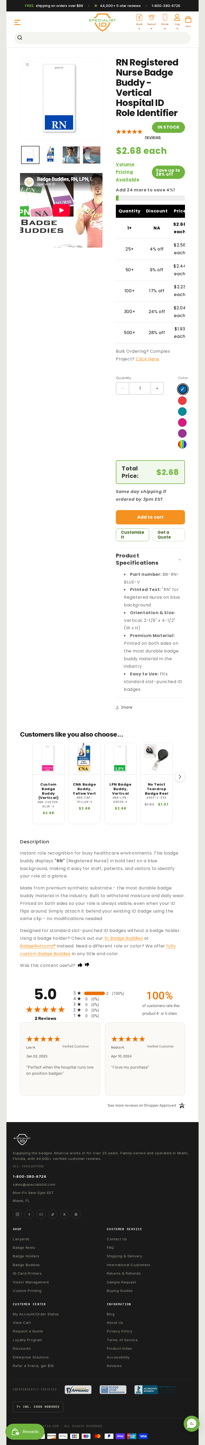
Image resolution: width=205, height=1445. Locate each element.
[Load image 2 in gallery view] (51, 155)
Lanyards (21, 1239)
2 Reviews (53, 1018)
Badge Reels (24, 1247)
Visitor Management (31, 1282)
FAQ (110, 1247)
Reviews (114, 1366)
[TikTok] (52, 1214)
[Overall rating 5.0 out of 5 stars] (129, 132)
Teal (182, 411)
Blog (111, 1314)
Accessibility (118, 1357)
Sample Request (121, 1282)
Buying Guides (120, 1290)
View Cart (22, 1322)
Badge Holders (26, 1256)
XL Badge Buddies (123, 938)
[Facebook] (29, 1214)
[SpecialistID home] (102, 1140)
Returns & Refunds (124, 1273)
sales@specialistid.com (34, 1184)
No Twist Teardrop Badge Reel (156, 789)
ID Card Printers (27, 1273)
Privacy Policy (119, 1331)
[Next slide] (180, 777)
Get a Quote (164, 534)
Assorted (182, 444)
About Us (115, 1322)
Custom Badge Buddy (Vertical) (48, 791)
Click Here (147, 359)
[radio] (102, 993)
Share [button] (127, 707)
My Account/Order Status (36, 1314)
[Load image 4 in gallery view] (92, 155)
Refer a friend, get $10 (33, 1366)
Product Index (119, 1348)
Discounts (22, 1348)
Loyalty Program (27, 1340)
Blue (183, 389)
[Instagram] (17, 1214)
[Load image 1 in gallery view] (30, 155)
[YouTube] (40, 1214)
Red (182, 400)
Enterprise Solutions (31, 1357)
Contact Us (117, 1239)
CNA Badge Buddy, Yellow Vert (84, 789)
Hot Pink (182, 422)
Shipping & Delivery (124, 1256)
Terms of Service (122, 1340)
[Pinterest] (76, 1214)
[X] (64, 1214)
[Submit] (20, 38)
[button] (17, 22)
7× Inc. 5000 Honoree (38, 1407)
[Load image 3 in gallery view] (71, 155)
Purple (182, 433)
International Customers (129, 1265)
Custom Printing (27, 1290)
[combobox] (102, 38)
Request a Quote (28, 1331)
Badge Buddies (26, 1265)
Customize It (132, 534)
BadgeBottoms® (38, 946)
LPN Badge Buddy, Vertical (120, 789)
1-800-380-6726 (166, 5)
